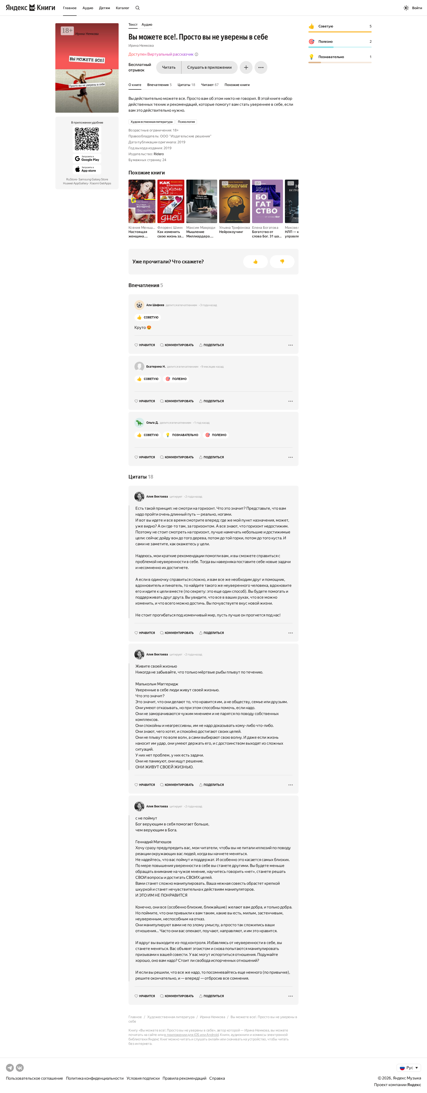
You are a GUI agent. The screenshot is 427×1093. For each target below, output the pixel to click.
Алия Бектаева (157, 496)
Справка (217, 1078)
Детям (104, 8)
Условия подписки (143, 1078)
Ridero (159, 154)
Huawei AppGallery (75, 183)
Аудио (88, 8)
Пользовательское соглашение (34, 1078)
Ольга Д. (152, 422)
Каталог (122, 8)
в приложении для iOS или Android (191, 1035)
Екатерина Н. (156, 366)
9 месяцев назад (212, 366)
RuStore (71, 179)
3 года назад (208, 305)
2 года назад (193, 496)
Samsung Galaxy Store (93, 179)
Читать (168, 67)
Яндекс (414, 1084)
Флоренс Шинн (170, 228)
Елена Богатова (265, 228)
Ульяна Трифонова (234, 228)
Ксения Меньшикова (145, 228)
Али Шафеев (155, 305)
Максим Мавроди (200, 228)
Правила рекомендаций (184, 1078)
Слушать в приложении (209, 67)
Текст (133, 24)
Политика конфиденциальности (95, 1078)
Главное (70, 8)
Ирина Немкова (141, 45)
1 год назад (202, 422)
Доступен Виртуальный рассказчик (160, 54)
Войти (417, 8)
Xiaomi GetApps (100, 183)
